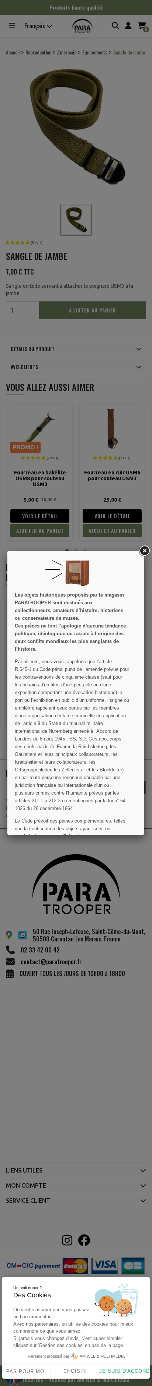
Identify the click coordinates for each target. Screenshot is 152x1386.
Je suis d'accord (124, 1371)
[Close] (144, 551)
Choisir (74, 1371)
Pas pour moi (26, 1371)
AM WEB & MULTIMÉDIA (102, 1356)
